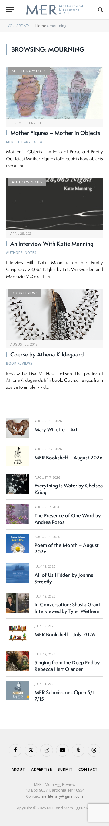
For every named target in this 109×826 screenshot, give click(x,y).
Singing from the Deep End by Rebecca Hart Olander (67, 665)
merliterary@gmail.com (62, 796)
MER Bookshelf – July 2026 (65, 634)
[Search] (100, 10)
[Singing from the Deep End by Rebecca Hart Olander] (17, 661)
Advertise (41, 769)
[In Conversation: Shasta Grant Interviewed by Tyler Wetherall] (17, 603)
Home (40, 25)
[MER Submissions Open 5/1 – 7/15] (17, 690)
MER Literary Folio (29, 71)
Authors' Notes (27, 182)
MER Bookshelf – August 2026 (69, 457)
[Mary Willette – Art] (17, 428)
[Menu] (10, 10)
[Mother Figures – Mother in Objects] (54, 93)
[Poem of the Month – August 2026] (17, 543)
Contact (87, 769)
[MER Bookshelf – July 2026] (17, 633)
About (18, 769)
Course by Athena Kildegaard (47, 354)
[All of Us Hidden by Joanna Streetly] (17, 573)
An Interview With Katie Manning (51, 243)
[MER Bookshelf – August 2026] (17, 456)
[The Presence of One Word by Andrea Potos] (17, 514)
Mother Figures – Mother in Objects (55, 133)
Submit (65, 769)
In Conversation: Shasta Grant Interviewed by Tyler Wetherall (68, 607)
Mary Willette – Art (56, 429)
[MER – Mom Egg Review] (54, 10)
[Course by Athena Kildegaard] (54, 314)
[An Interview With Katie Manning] (54, 204)
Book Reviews (24, 292)
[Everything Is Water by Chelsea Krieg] (17, 484)
